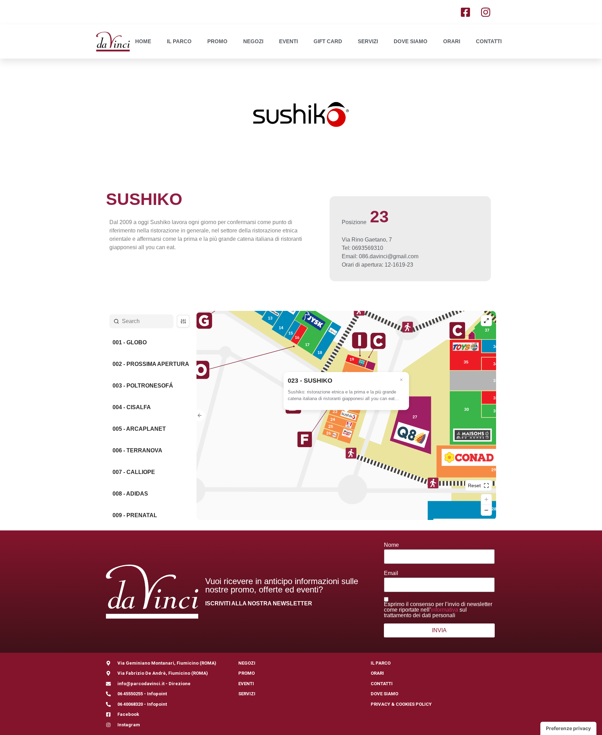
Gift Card (328, 41)
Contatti (489, 41)
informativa (444, 610)
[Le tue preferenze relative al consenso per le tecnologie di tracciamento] (568, 728)
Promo (217, 41)
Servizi (368, 41)
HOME (143, 41)
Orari (451, 41)
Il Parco (179, 41)
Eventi (288, 41)
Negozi (253, 41)
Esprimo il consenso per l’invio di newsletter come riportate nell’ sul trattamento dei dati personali (438, 610)
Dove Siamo (410, 41)
